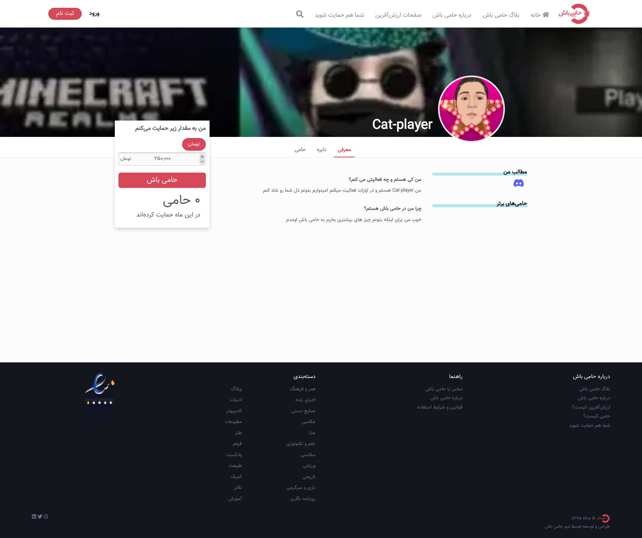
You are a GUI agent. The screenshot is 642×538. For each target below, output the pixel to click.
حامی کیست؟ (596, 416)
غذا (312, 433)
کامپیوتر (234, 411)
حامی (300, 150)
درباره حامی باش (451, 15)
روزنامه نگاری (302, 499)
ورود (94, 13)
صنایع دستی (303, 411)
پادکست (234, 455)
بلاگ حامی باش (501, 15)
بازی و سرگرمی (300, 487)
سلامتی (308, 455)
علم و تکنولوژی (300, 444)
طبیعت (235, 466)
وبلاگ (236, 389)
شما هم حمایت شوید (339, 15)
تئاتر (238, 487)
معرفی (344, 150)
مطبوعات (233, 422)
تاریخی (308, 477)
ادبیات (236, 400)
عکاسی (308, 422)
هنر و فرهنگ (302, 389)
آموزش (235, 499)
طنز (238, 433)
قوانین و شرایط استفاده (440, 407)
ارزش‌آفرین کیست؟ (591, 407)
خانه (536, 15)
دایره (322, 150)
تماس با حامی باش (444, 389)
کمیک (236, 477)
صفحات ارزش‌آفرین (398, 15)
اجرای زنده (305, 400)
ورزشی (309, 466)
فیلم (237, 444)
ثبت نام (65, 13)
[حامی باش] (574, 14)
